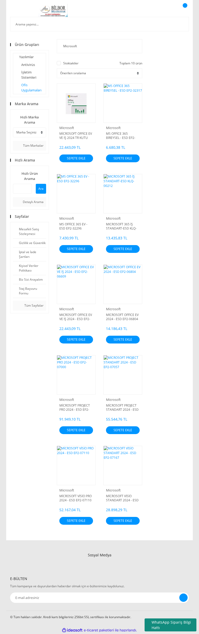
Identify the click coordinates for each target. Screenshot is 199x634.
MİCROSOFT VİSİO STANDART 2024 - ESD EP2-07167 (122, 498)
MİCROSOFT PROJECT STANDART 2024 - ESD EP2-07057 (122, 407)
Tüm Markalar (33, 145)
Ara (41, 188)
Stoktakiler (71, 63)
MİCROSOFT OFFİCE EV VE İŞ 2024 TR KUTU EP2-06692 (75, 136)
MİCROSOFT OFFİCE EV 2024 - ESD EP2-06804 (122, 317)
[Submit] (183, 597)
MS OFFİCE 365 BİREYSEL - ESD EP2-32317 (120, 136)
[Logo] (53, 10)
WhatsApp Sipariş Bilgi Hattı (171, 625)
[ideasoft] (72, 630)
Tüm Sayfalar (34, 305)
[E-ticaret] (99, 630)
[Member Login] (167, 10)
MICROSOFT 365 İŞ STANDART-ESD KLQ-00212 (121, 226)
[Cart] (184, 10)
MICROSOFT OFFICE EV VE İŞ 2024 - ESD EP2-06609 (75, 317)
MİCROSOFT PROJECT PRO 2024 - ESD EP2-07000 (74, 407)
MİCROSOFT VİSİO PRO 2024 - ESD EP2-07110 (75, 498)
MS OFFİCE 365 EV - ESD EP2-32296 (73, 226)
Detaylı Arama (33, 202)
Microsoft (66, 127)
